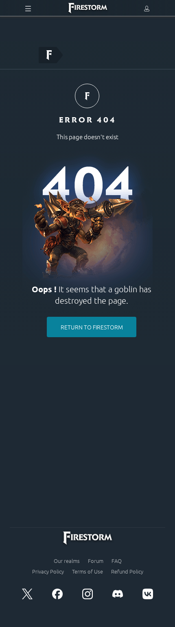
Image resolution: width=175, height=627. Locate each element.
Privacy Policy (48, 571)
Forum (95, 561)
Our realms (67, 561)
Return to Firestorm (92, 327)
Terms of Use (87, 571)
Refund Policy (127, 571)
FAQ (117, 561)
